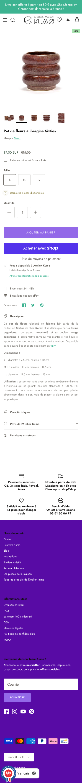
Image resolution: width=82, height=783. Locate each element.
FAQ (6, 611)
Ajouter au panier (41, 232)
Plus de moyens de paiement (41, 259)
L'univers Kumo (12, 545)
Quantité (9, 203)
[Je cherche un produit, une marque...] (15, 20)
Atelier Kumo (18, 767)
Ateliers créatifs (12, 562)
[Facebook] (6, 711)
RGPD (7, 640)
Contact (8, 539)
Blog (6, 551)
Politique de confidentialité (19, 634)
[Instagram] (14, 711)
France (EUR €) (16, 757)
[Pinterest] (31, 711)
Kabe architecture (14, 568)
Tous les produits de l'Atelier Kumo (24, 580)
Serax (17, 138)
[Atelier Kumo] (39, 20)
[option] (41, 68)
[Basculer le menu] (5, 20)
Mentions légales (13, 628)
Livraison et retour (14, 605)
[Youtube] (23, 711)
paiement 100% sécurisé (18, 617)
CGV (6, 622)
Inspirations (10, 556)
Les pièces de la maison (18, 574)
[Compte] (67, 20)
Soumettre (17, 697)
